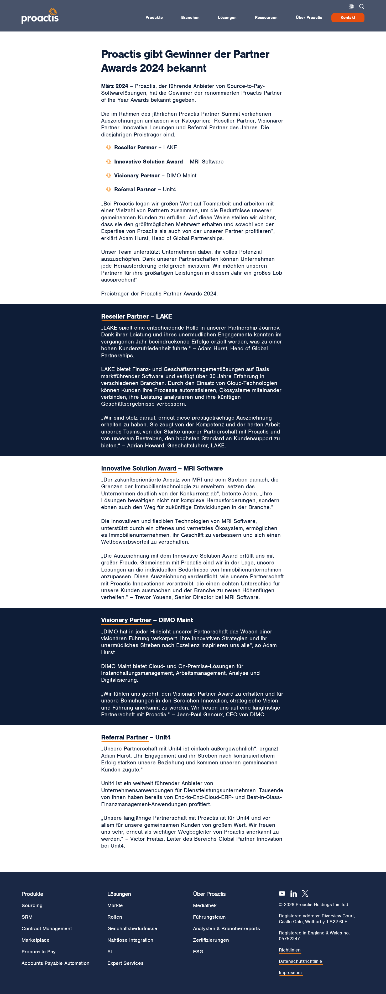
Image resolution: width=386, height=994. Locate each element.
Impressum (290, 972)
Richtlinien (290, 950)
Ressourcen (266, 17)
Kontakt (348, 17)
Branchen (190, 17)
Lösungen (227, 17)
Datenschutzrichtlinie (300, 961)
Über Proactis (309, 17)
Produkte (154, 17)
